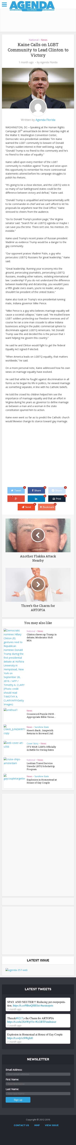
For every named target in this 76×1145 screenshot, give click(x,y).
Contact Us (21, 1125)
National (34, 40)
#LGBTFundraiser (45, 1021)
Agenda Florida (48, 62)
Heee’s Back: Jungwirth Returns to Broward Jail (40, 732)
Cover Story (32, 743)
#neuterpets (46, 1005)
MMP (37, 1125)
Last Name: (12, 1089)
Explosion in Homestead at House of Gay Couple (42, 781)
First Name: (12, 1079)
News (44, 40)
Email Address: (14, 1069)
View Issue (52, 1125)
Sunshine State (41, 727)
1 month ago (14, 1009)
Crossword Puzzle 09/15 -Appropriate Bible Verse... (41, 715)
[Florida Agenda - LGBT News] (32, 6)
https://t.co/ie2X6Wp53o (21, 1021)
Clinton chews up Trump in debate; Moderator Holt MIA (42, 637)
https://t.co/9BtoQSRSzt (26, 1005)
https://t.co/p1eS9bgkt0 (20, 1038)
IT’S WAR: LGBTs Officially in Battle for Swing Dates (41, 748)
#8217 (19, 1018)
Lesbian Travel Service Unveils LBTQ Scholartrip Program (41, 766)
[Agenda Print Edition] (16, 970)
